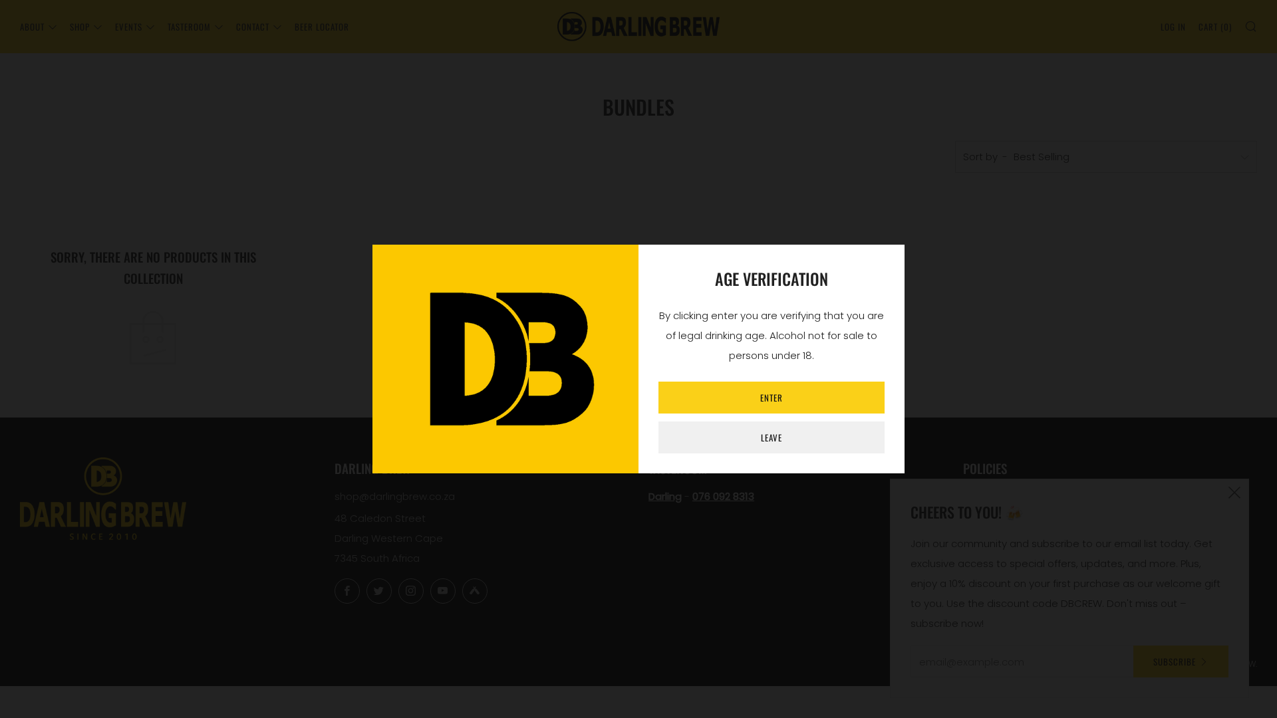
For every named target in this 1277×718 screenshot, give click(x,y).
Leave (771, 437)
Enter (771, 397)
